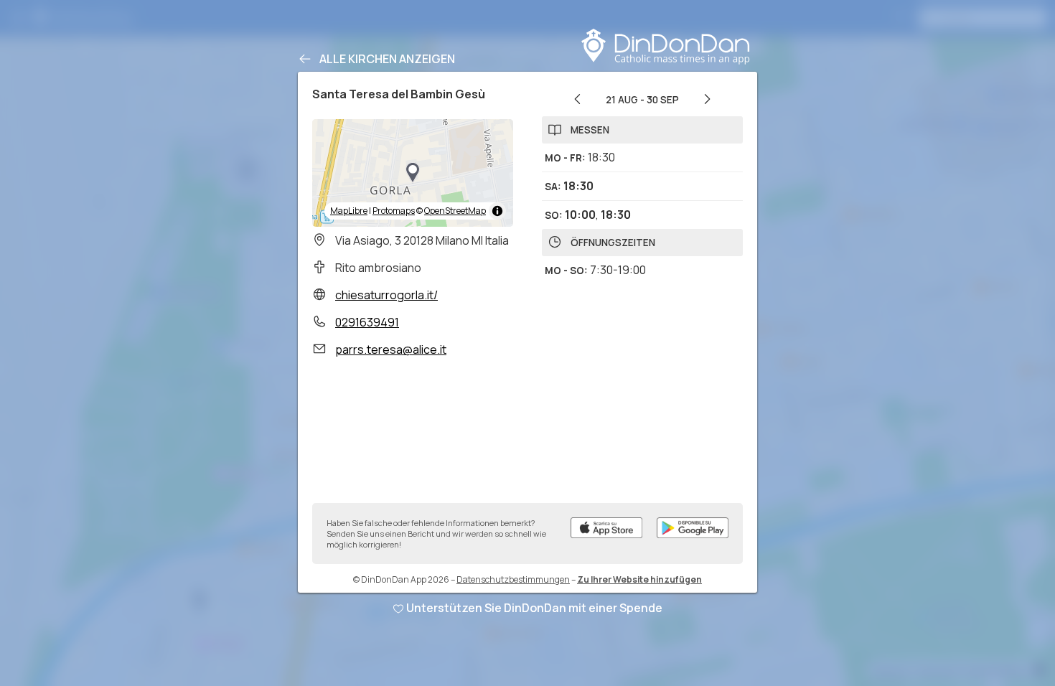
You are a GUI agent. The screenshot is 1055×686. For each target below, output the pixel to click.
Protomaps (393, 211)
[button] (412, 173)
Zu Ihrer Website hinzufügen (639, 579)
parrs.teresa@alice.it (390, 349)
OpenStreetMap (455, 211)
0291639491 (367, 322)
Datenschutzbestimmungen (513, 579)
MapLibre (348, 211)
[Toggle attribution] (497, 211)
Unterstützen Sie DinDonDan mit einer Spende (534, 608)
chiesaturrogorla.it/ (386, 295)
